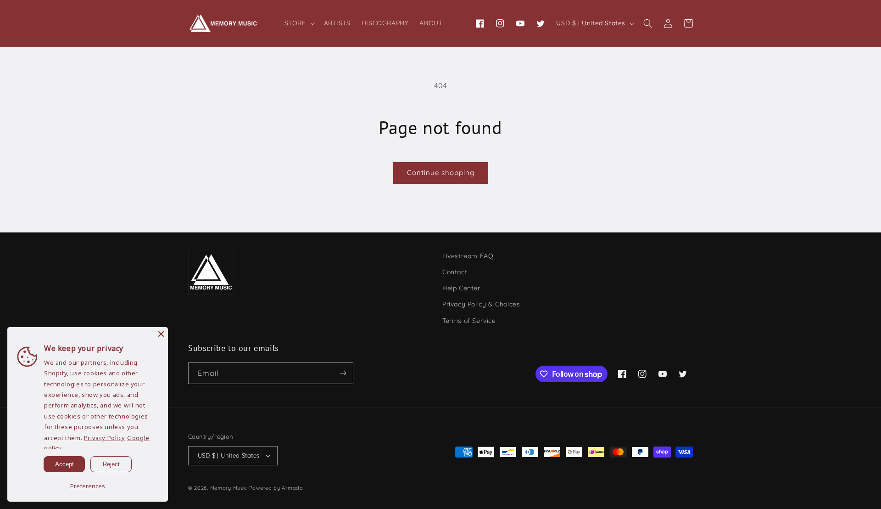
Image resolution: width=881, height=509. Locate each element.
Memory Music (228, 488)
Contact (454, 272)
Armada (292, 488)
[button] (298, 23)
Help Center (461, 288)
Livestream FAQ (467, 256)
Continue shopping (440, 172)
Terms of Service (469, 321)
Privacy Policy (104, 438)
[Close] (161, 334)
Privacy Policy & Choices (481, 304)
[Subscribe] (343, 373)
